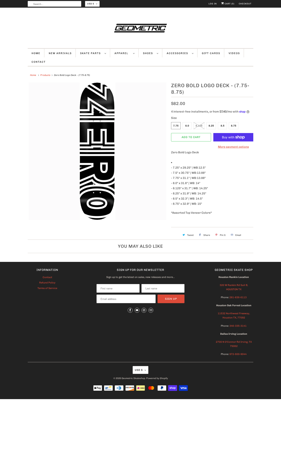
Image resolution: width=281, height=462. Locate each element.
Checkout (245, 3)
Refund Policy (47, 282)
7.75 (176, 125)
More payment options (233, 147)
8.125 (199, 125)
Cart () (229, 3)
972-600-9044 (238, 354)
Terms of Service (47, 288)
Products (45, 75)
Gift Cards (211, 53)
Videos (234, 53)
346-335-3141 (238, 325)
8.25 (211, 125)
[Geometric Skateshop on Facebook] (130, 310)
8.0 (187, 125)
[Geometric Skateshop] (140, 28)
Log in (213, 3)
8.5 (222, 125)
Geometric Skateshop (133, 378)
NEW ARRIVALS (60, 53)
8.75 (233, 125)
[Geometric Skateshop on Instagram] (143, 310)
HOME (36, 53)
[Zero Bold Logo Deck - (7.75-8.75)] (97, 151)
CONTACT (39, 61)
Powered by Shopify (157, 378)
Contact (47, 277)
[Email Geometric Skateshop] (150, 310)
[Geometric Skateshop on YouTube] (137, 310)
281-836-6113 (238, 297)
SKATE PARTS (91, 53)
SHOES (149, 53)
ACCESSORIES (178, 53)
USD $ (90, 3)
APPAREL (123, 53)
